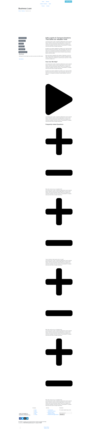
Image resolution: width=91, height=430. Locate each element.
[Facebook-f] (20, 418)
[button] (59, 99)
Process (43, 5)
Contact (47, 5)
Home (43, 1)
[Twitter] (22, 418)
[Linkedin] (27, 418)
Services (47, 1)
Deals (50, 3)
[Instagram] (25, 418)
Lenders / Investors (43, 3)
